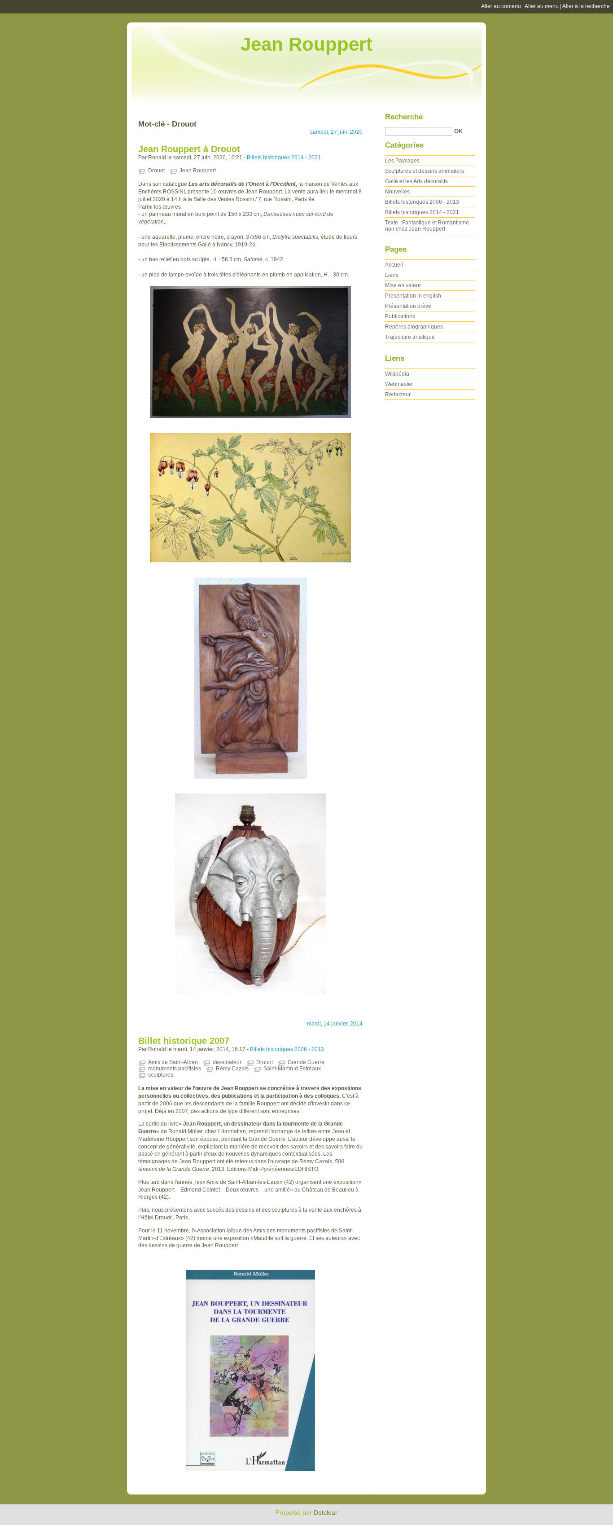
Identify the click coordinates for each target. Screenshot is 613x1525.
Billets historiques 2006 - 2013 (287, 1049)
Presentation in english (413, 296)
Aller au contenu (501, 6)
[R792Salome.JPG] (250, 678)
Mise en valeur (403, 285)
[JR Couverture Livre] (250, 1370)
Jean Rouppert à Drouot (189, 149)
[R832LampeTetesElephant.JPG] (250, 894)
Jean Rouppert (306, 44)
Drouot (156, 170)
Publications (400, 316)
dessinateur (227, 1062)
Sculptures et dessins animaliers (424, 171)
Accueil (394, 265)
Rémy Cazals (232, 1068)
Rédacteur (398, 394)
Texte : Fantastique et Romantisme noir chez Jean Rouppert (427, 225)
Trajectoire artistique (410, 337)
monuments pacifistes (174, 1068)
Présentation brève (408, 306)
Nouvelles (397, 191)
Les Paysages (402, 161)
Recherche (404, 117)
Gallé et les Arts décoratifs (416, 181)
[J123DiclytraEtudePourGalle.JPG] (250, 497)
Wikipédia (397, 374)
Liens (391, 275)
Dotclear (325, 1512)
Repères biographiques (414, 327)
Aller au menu (542, 6)
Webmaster (399, 384)
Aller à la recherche (586, 6)
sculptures (160, 1075)
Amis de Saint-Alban (173, 1062)
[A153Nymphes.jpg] (250, 352)
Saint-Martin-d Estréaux (292, 1068)
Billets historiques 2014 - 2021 (284, 157)
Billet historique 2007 (183, 1041)
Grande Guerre (306, 1062)
